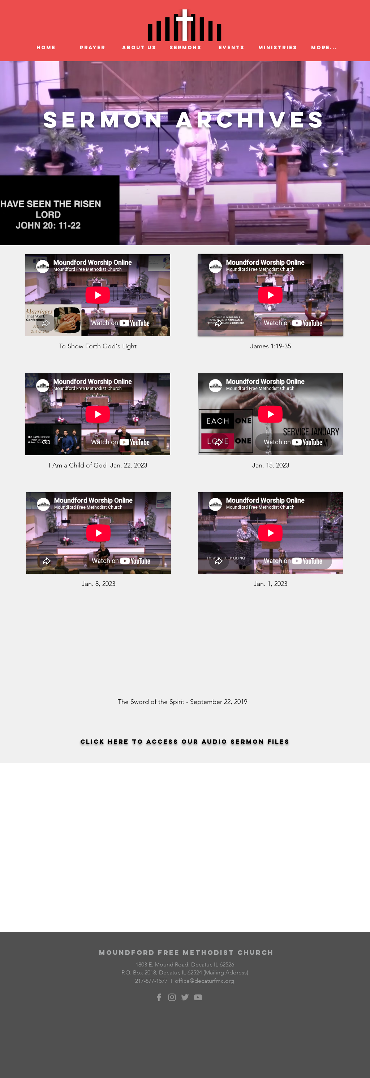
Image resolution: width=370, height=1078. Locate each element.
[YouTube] (198, 997)
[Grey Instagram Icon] (172, 997)
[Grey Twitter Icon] (185, 997)
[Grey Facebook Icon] (159, 997)
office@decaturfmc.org (204, 980)
